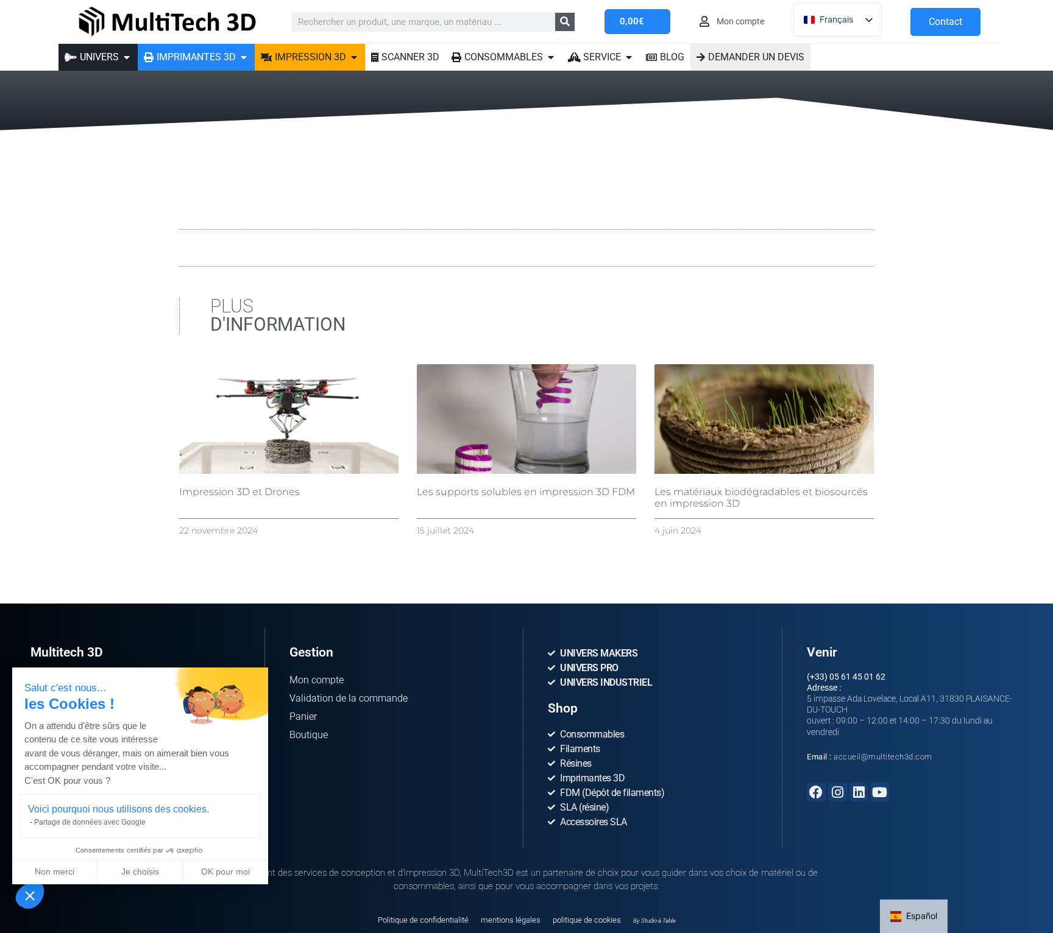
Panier (303, 716)
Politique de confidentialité (423, 919)
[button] (29, 895)
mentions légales (511, 919)
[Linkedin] (858, 792)
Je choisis (140, 871)
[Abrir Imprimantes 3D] (244, 57)
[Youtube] (879, 792)
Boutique (308, 735)
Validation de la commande (348, 698)
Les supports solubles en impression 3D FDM (526, 492)
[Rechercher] (565, 22)
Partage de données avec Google (90, 822)
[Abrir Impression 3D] (354, 57)
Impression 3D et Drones (239, 492)
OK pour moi (225, 871)
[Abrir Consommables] (551, 57)
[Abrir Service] (629, 57)
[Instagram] (837, 792)
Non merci (54, 871)
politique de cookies (587, 919)
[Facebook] (816, 792)
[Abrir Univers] (127, 57)
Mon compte (316, 680)
